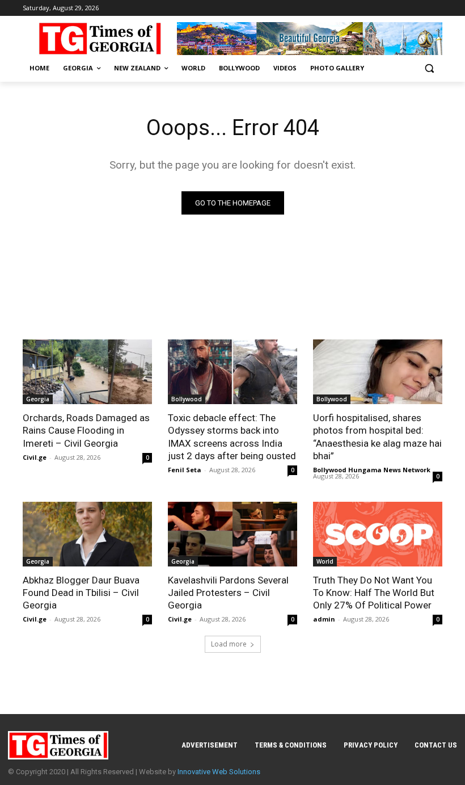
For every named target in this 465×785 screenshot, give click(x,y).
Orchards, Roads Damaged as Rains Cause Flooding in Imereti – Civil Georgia (86, 430)
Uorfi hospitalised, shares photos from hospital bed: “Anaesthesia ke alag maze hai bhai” (377, 436)
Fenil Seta (184, 469)
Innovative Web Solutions (218, 771)
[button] (429, 68)
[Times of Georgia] (100, 38)
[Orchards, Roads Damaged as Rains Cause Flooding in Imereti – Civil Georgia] (87, 371)
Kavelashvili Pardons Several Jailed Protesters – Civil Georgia (228, 592)
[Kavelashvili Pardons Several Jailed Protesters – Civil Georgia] (232, 534)
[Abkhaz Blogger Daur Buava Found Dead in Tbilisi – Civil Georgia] (87, 534)
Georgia (37, 399)
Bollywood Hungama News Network (371, 469)
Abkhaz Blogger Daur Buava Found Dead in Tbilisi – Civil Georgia (81, 592)
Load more (229, 644)
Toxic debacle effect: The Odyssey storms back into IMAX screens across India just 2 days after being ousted (232, 436)
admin (324, 619)
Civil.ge (34, 457)
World (324, 561)
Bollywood (186, 399)
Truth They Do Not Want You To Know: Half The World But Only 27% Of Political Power (373, 592)
